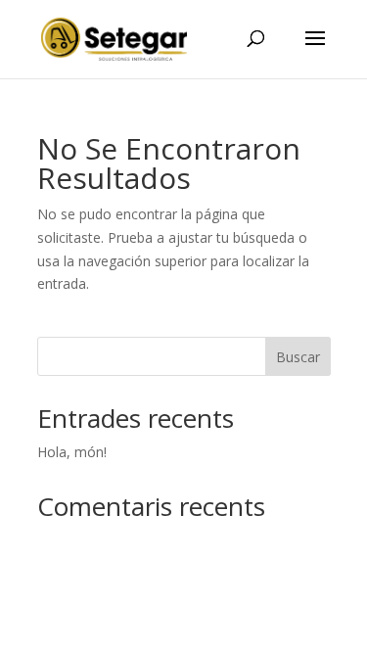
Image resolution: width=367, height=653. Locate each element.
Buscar (298, 357)
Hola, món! (72, 452)
